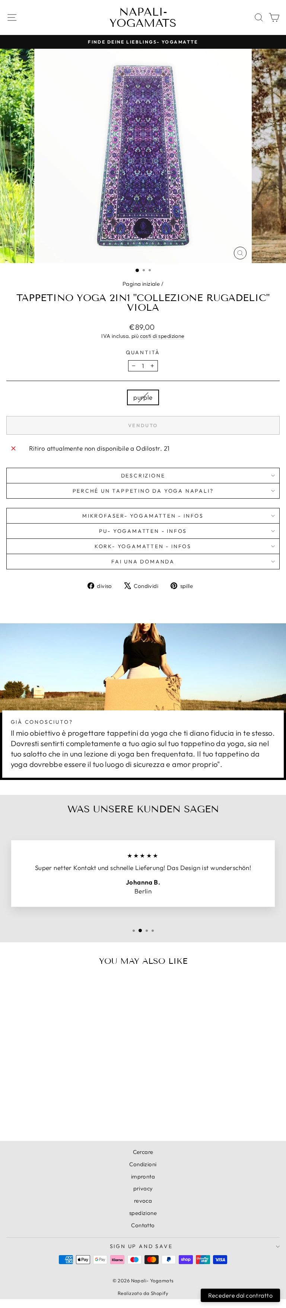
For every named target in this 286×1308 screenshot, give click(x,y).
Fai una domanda (143, 561)
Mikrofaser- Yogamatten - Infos (143, 515)
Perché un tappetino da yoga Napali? (143, 490)
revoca (143, 1200)
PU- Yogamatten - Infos (143, 531)
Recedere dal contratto (240, 1295)
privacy (143, 1188)
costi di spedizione (162, 336)
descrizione (143, 475)
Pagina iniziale (141, 283)
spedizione (143, 1212)
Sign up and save (141, 1246)
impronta (143, 1176)
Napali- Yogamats (143, 17)
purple (143, 397)
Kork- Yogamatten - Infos (143, 546)
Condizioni (142, 1164)
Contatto (143, 1225)
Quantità (143, 352)
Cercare (143, 1151)
